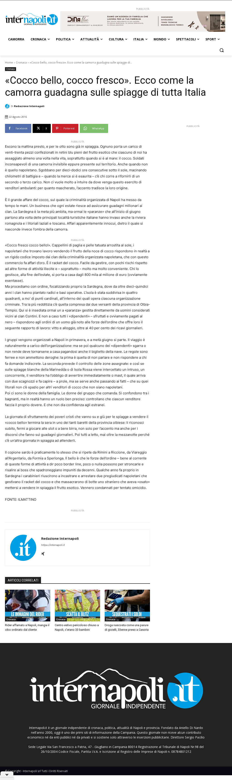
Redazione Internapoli (29, 106)
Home (9, 62)
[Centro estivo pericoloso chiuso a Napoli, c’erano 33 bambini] (77, 605)
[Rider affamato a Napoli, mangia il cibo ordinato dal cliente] (27, 605)
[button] (221, 50)
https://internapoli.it (53, 545)
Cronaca (21, 62)
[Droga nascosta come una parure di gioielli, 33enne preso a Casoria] (127, 605)
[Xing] (43, 552)
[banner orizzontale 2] (142, 21)
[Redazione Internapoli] (8, 106)
